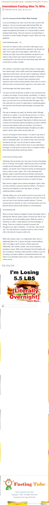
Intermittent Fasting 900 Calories (13, 2)
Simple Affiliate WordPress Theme (32, 503)
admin (30, 9)
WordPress (18, 503)
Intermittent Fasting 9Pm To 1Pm (36, 2)
